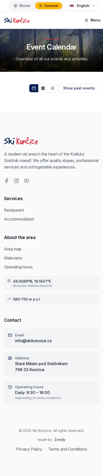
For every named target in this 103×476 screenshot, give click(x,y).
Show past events (79, 88)
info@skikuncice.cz (33, 340)
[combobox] (82, 5)
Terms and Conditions (67, 449)
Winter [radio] (25, 5)
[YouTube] (26, 180)
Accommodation (19, 219)
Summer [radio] (51, 5)
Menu (93, 20)
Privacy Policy (29, 449)
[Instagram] (16, 180)
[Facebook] (6, 180)
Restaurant (14, 210)
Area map (13, 248)
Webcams (13, 257)
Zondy (59, 439)
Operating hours (18, 266)
